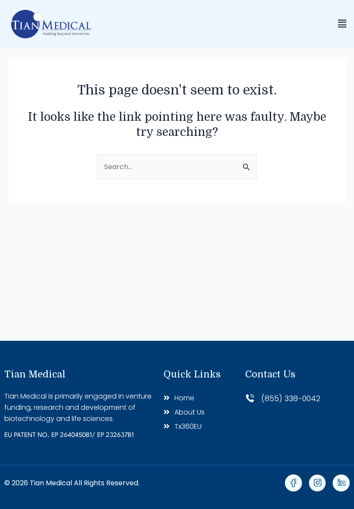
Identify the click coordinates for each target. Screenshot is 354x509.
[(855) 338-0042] (250, 398)
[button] (342, 24)
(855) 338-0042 (290, 398)
